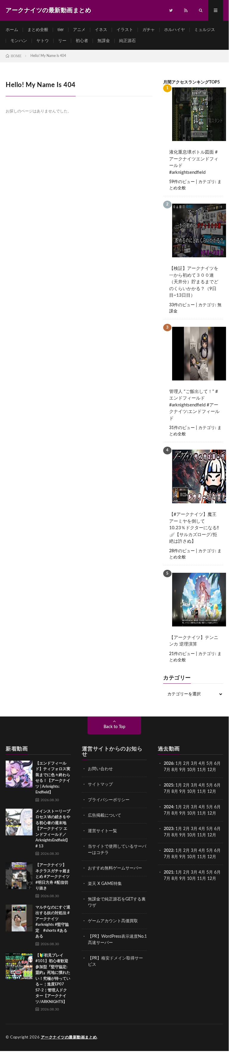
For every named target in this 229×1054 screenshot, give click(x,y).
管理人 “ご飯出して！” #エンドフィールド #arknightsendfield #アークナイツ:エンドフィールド (194, 405)
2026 (168, 764)
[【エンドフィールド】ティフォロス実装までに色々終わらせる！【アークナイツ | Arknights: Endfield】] (19, 774)
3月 (194, 764)
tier (60, 30)
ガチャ (148, 30)
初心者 (82, 41)
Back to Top (114, 727)
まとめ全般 (37, 30)
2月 (186, 764)
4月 (202, 764)
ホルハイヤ (174, 30)
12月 (211, 792)
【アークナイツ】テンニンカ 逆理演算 (193, 641)
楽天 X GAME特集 (105, 884)
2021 (168, 872)
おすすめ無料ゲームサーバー (115, 868)
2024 (168, 807)
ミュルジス (204, 30)
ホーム (12, 30)
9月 (182, 792)
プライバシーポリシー (109, 800)
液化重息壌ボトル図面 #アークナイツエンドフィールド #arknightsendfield (193, 162)
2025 (168, 785)
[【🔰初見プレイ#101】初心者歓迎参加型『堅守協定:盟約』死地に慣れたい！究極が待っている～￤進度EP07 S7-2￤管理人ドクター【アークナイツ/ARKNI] (19, 966)
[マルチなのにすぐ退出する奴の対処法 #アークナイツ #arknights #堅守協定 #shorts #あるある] (19, 918)
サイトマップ (100, 784)
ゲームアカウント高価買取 (113, 921)
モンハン (18, 41)
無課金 (103, 41)
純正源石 (127, 41)
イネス (101, 30)
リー (62, 41)
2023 (168, 829)
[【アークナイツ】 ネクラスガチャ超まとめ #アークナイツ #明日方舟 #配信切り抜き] (19, 875)
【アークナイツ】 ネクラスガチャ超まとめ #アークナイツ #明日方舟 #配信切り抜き (52, 876)
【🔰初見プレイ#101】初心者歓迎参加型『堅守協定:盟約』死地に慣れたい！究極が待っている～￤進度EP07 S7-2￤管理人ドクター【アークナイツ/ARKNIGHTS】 (52, 979)
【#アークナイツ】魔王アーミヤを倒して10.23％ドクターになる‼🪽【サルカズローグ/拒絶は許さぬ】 (194, 528)
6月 (217, 764)
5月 (209, 764)
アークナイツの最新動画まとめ (69, 1037)
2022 (168, 851)
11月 (201, 792)
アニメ (79, 30)
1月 (178, 764)
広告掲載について (104, 815)
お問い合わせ (100, 769)
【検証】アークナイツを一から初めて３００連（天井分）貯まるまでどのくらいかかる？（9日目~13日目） (193, 282)
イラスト (124, 30)
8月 (175, 770)
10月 (191, 792)
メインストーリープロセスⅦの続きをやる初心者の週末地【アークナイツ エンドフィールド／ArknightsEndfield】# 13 (52, 829)
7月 (167, 770)
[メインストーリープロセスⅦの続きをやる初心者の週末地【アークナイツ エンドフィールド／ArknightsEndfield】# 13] (19, 822)
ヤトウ (42, 41)
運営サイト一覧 (102, 831)
